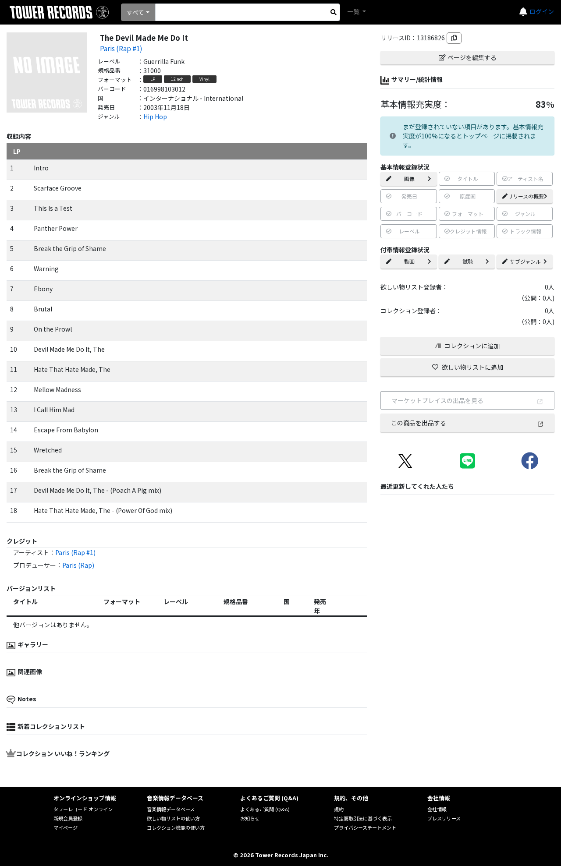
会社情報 (437, 809)
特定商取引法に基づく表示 (363, 818)
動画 (409, 261)
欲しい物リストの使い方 (173, 818)
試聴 (467, 261)
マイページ (65, 827)
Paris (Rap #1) (121, 48)
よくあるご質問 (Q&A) (265, 809)
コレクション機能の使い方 (176, 827)
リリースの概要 (526, 196)
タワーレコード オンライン (83, 809)
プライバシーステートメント (365, 827)
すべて (135, 12)
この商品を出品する (418, 422)
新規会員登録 (67, 818)
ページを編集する (472, 57)
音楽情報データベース (171, 809)
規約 (339, 809)
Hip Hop (155, 116)
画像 (409, 178)
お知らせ (249, 818)
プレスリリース (444, 818)
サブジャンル (525, 261)
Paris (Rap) (78, 565)
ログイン (541, 11)
